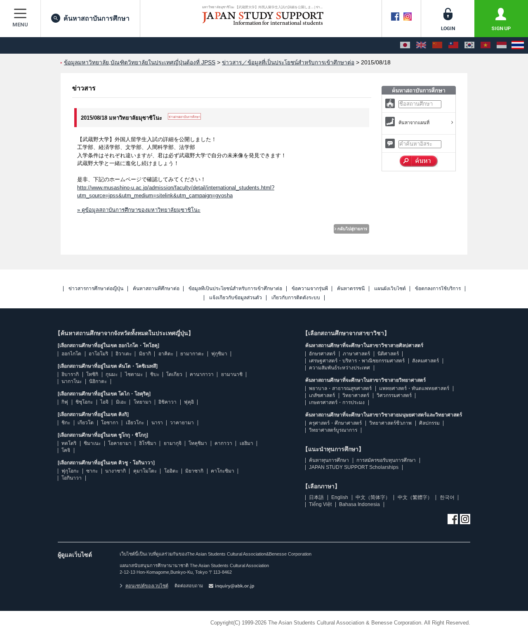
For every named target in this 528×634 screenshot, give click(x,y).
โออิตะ (171, 471)
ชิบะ (154, 374)
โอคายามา (120, 443)
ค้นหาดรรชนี (351, 288)
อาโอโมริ (98, 354)
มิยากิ (145, 354)
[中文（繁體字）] (453, 45)
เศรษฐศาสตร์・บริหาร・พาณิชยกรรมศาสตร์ (357, 361)
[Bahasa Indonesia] (501, 45)
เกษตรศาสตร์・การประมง (337, 402)
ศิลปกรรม (429, 423)
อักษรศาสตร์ (322, 354)
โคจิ (65, 450)
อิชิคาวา (167, 402)
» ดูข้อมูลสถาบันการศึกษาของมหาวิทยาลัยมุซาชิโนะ (138, 210)
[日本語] (405, 45)
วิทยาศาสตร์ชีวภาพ (390, 423)
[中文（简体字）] (437, 45)
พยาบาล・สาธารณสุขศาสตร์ (340, 388)
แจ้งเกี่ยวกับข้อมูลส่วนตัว (235, 297)
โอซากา (109, 423)
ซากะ (92, 471)
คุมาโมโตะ (145, 471)
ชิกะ (65, 423)
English (339, 497)
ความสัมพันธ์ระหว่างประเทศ (339, 368)
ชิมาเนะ (92, 443)
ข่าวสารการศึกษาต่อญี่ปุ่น (95, 288)
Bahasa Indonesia (359, 504)
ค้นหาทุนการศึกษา (329, 460)
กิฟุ (64, 402)
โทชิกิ (92, 374)
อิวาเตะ (124, 354)
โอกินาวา (71, 478)
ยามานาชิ (232, 374)
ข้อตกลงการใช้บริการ (438, 288)
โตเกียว (174, 374)
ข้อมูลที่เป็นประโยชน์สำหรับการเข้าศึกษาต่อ (235, 288)
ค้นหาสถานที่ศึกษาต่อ (156, 288)
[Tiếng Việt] (485, 45)
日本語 (316, 497)
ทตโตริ (68, 443)
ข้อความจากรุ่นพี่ (310, 288)
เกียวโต (86, 423)
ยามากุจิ (173, 443)
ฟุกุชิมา (219, 354)
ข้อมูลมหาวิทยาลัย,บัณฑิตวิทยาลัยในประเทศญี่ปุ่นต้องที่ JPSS (139, 62)
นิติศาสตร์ (388, 354)
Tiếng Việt (320, 504)
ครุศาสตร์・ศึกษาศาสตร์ (335, 423)
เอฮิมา (246, 443)
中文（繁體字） (415, 497)
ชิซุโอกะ (84, 402)
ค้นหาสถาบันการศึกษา (97, 18)
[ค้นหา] (419, 161)
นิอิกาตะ (98, 381)
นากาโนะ (71, 381)
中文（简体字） (373, 497)
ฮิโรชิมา (147, 443)
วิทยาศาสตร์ (355, 395)
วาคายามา (182, 423)
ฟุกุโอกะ (70, 471)
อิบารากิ (70, 374)
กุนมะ (112, 374)
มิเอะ (121, 402)
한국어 (447, 497)
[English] (421, 45)
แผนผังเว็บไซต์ (390, 288)
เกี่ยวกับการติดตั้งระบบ (295, 297)
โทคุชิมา (198, 443)
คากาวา (223, 443)
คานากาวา (202, 374)
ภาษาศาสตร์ (356, 354)
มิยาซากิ (194, 471)
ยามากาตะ (192, 354)
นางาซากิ (115, 471)
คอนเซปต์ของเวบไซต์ (146, 585)
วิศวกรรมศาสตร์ (394, 395)
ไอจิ (104, 402)
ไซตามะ (134, 374)
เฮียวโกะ (135, 423)
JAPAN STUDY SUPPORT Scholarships (353, 467)
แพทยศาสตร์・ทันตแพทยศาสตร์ (414, 388)
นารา (157, 423)
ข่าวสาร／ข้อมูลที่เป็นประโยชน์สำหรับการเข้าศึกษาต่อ (288, 62)
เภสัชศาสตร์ (322, 395)
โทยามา (142, 402)
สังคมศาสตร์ (425, 361)
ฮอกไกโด (71, 354)
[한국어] (469, 45)
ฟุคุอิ (189, 402)
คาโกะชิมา (222, 471)
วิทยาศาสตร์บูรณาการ (333, 430)
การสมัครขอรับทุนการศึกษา (386, 460)
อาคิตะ (165, 354)
